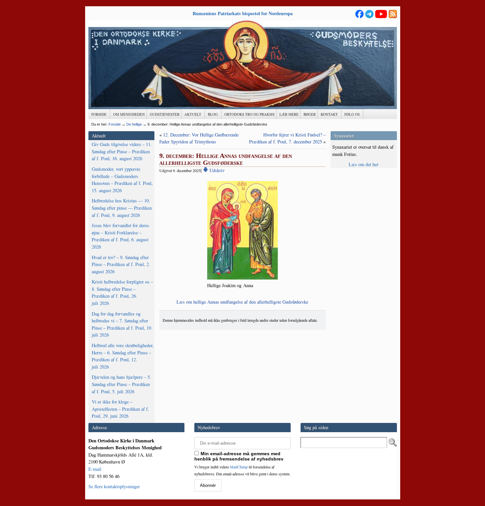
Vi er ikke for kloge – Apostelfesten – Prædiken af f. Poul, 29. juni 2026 (120, 409)
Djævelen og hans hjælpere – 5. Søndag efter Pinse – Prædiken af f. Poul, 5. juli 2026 (121, 384)
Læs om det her (363, 164)
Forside (115, 124)
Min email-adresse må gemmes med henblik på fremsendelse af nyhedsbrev (238, 456)
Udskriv (216, 170)
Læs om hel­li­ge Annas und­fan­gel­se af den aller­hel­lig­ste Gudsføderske (242, 302)
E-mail (94, 469)
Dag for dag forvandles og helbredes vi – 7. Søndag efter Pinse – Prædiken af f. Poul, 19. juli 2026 (122, 324)
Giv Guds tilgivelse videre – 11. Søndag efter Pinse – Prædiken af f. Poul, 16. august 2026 (122, 151)
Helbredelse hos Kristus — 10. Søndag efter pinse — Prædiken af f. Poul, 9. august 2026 (122, 207)
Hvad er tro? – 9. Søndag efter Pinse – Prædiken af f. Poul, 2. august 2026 (121, 264)
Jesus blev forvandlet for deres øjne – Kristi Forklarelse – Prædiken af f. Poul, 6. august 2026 (120, 236)
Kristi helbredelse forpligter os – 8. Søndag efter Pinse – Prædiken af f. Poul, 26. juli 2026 (122, 292)
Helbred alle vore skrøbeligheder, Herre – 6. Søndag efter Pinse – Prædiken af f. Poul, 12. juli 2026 (123, 356)
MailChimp (239, 466)
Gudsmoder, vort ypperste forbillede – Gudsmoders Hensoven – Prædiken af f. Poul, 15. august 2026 (122, 179)
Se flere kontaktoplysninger (114, 486)
